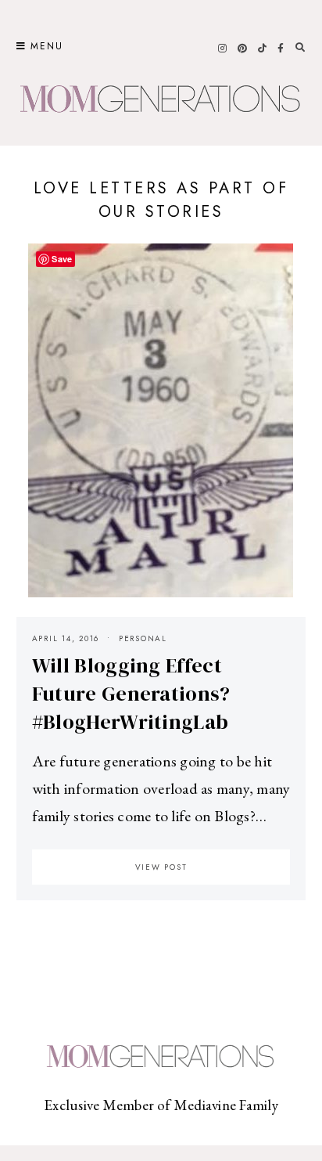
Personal (143, 638)
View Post (161, 867)
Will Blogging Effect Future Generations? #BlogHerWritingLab (131, 693)
